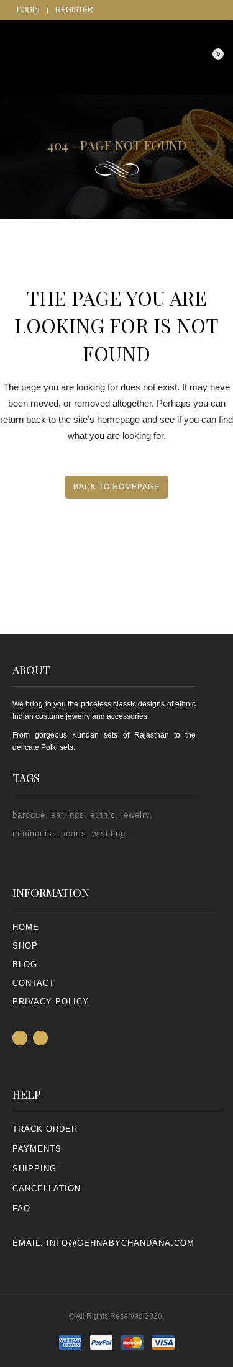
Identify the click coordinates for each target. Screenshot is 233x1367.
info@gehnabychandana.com (120, 1243)
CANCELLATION (46, 1188)
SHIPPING (34, 1168)
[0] (208, 59)
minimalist (33, 833)
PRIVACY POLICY (50, 1001)
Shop (25, 945)
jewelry (135, 814)
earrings (68, 814)
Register (74, 10)
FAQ (21, 1208)
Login (28, 10)
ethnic (103, 814)
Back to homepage (116, 486)
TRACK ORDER (45, 1129)
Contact (33, 983)
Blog (24, 964)
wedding (109, 833)
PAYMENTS (37, 1148)
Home (25, 927)
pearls (73, 833)
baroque (28, 814)
